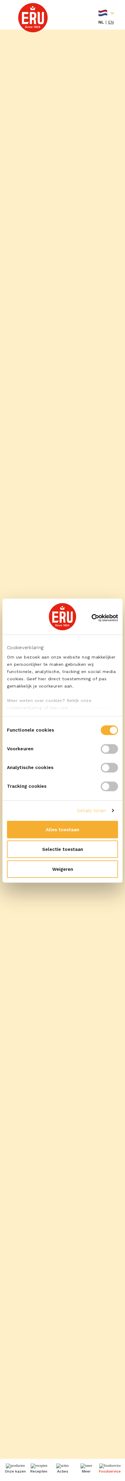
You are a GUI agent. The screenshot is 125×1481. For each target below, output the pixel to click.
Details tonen (91, 810)
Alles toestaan (62, 829)
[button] (86, 1469)
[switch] (109, 749)
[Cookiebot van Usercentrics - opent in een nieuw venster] (91, 618)
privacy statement (90, 707)
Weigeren (62, 869)
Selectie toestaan (62, 849)
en (111, 22)
